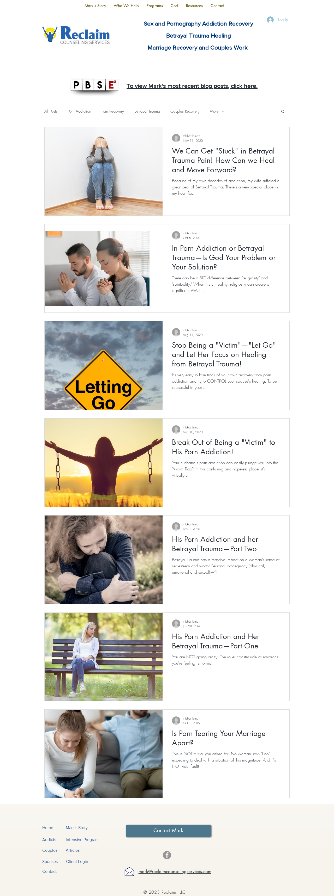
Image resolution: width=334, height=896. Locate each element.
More (214, 111)
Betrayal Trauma (147, 111)
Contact (49, 871)
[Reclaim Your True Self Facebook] (167, 855)
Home (47, 827)
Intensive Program (82, 839)
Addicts (49, 839)
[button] (126, 5)
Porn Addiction (79, 111)
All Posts (50, 111)
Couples (49, 850)
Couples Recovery (185, 111)
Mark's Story (77, 827)
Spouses (50, 861)
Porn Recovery (113, 111)
